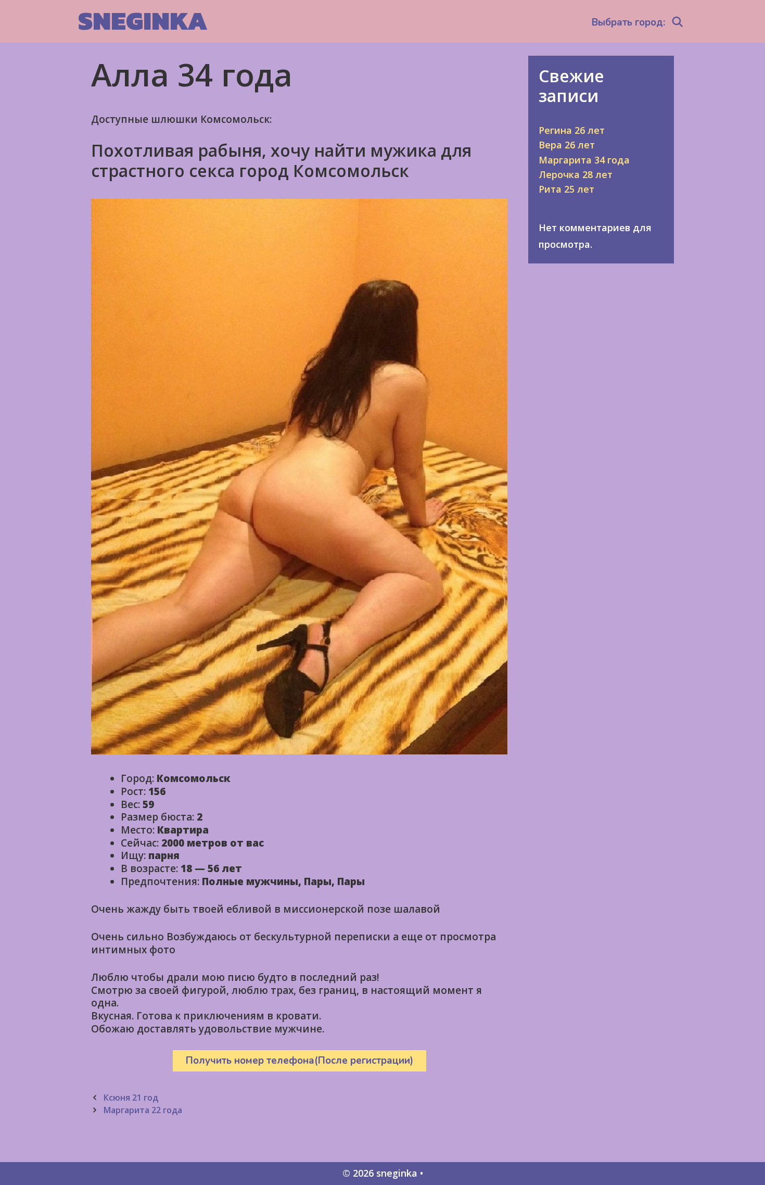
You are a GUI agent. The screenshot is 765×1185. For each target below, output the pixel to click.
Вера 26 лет (567, 144)
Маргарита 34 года (584, 160)
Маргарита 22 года (142, 1110)
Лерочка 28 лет (576, 174)
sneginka (143, 20)
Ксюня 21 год (130, 1097)
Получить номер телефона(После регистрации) (299, 1060)
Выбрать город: (628, 22)
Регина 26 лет (572, 130)
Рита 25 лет (566, 189)
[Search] (677, 22)
